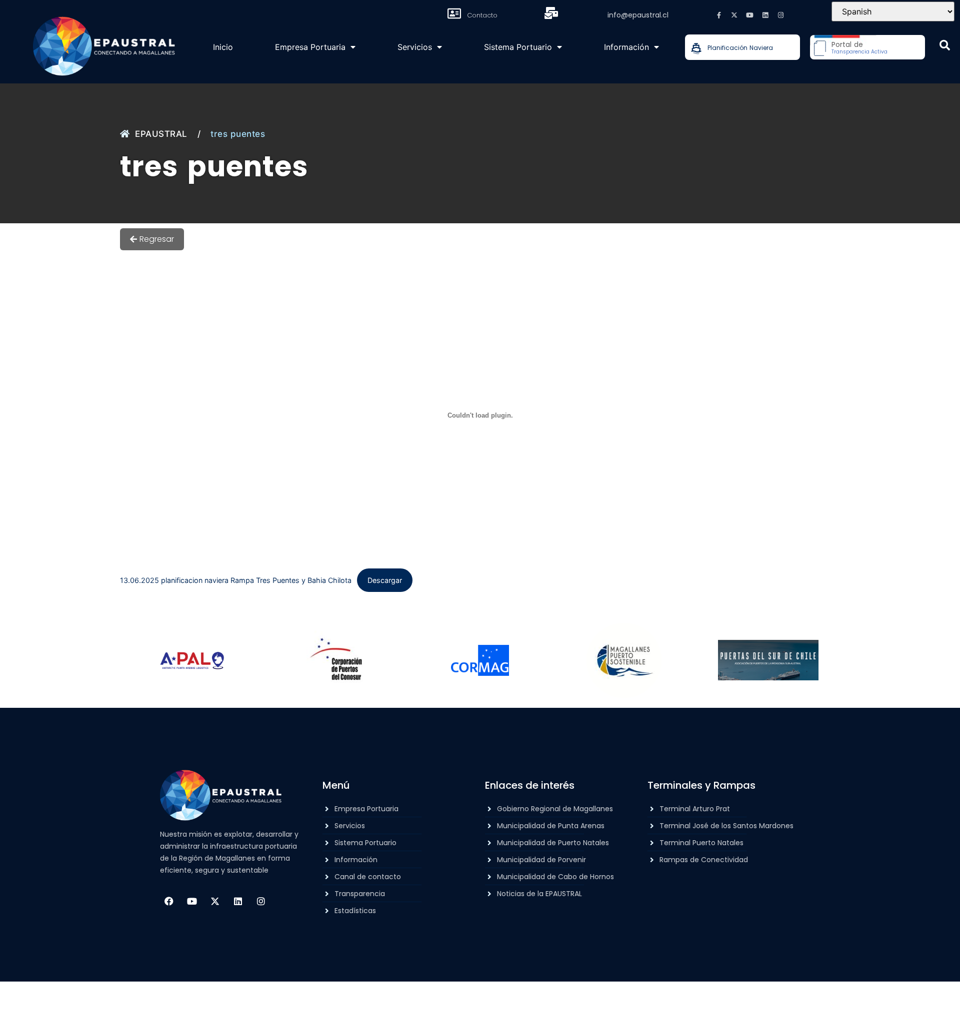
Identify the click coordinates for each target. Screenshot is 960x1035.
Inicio (223, 47)
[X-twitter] (734, 14)
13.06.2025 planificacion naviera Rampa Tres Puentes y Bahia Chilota (236, 580)
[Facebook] (169, 901)
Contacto (482, 15)
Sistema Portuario (518, 47)
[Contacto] (454, 13)
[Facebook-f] (719, 14)
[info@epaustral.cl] (552, 13)
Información (626, 47)
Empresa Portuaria (310, 47)
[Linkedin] (765, 14)
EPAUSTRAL (161, 134)
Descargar (385, 580)
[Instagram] (781, 14)
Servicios (415, 47)
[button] (945, 45)
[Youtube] (750, 14)
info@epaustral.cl (638, 15)
